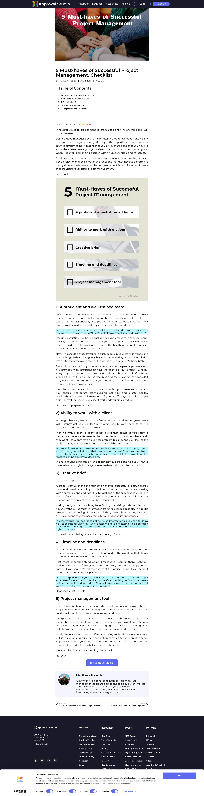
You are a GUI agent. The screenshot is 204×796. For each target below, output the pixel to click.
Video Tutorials (108, 740)
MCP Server (130, 736)
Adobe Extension (133, 757)
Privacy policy (85, 748)
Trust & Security (86, 757)
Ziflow (149, 740)
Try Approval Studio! (102, 662)
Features (105, 744)
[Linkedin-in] (55, 760)
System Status (108, 757)
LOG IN (143, 4)
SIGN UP (162, 4)
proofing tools (111, 634)
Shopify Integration (134, 748)
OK (179, 776)
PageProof (151, 769)
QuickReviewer (153, 748)
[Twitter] (42, 760)
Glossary (105, 761)
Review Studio (153, 752)
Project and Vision (88, 736)
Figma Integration (133, 752)
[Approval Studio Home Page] (52, 6)
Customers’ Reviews (111, 752)
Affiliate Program (109, 769)
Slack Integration (133, 765)
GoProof (150, 757)
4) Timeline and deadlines (73, 105)
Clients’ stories (108, 765)
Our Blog (105, 736)
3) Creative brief (68, 102)
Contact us (84, 761)
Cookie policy (85, 752)
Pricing (126, 4)
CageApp (150, 744)
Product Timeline (87, 740)
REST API (129, 744)
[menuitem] (83, 124)
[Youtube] (49, 760)
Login (82, 765)
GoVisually (151, 736)
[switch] (72, 791)
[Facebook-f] (36, 760)
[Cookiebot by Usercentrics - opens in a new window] (20, 791)
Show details (127, 791)
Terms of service (87, 744)
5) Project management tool (74, 109)
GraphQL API (131, 740)
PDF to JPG (130, 769)
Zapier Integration (134, 761)
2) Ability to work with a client (75, 99)
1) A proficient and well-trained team (77, 95)
